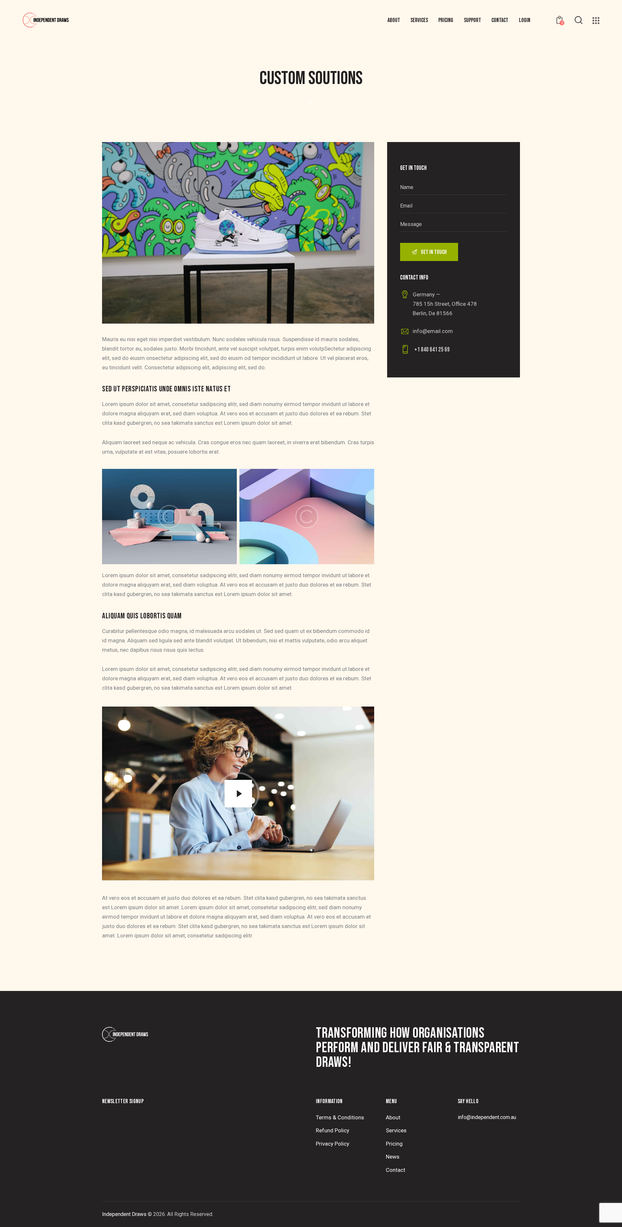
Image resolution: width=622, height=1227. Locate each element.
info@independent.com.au (487, 1117)
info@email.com (433, 331)
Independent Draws (124, 1214)
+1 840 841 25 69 (432, 349)
